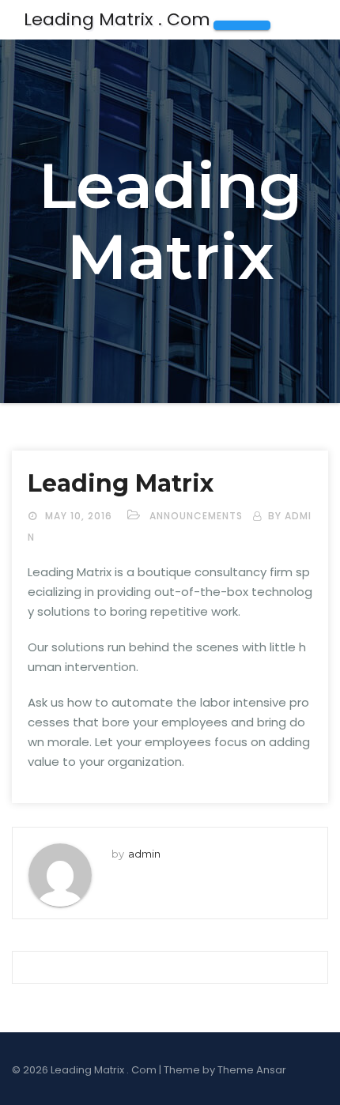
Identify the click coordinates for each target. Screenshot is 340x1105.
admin (144, 853)
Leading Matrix (120, 483)
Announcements (196, 515)
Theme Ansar (251, 1069)
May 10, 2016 (80, 515)
